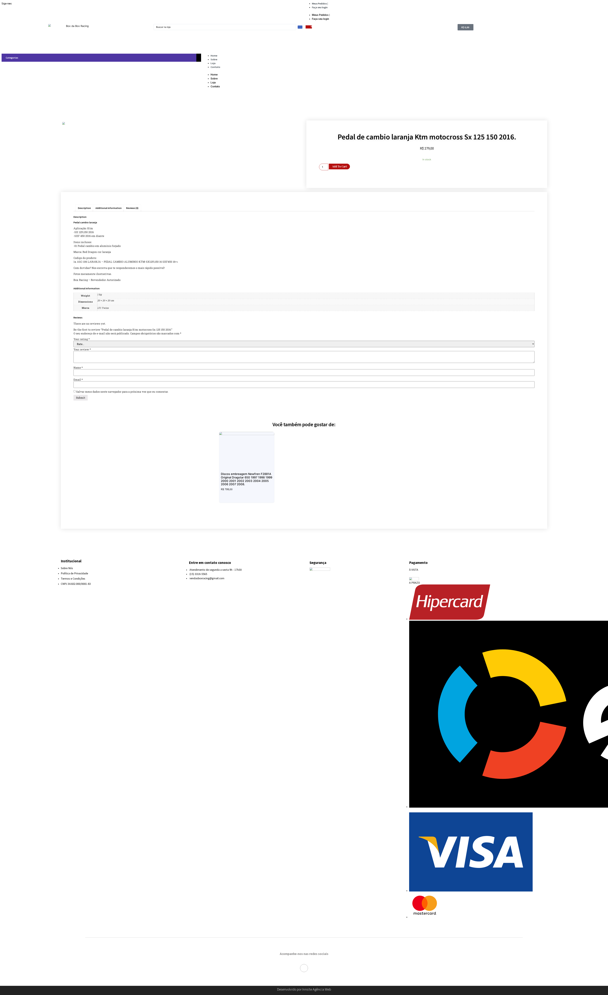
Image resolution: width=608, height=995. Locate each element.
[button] (456, 11)
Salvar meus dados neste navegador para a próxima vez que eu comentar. (122, 391)
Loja (213, 63)
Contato (215, 67)
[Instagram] (304, 968)
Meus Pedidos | (320, 3)
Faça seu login (320, 7)
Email (78, 379)
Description (84, 208)
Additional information (108, 208)
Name (78, 367)
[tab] (84, 208)
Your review (82, 349)
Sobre (214, 59)
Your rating (81, 339)
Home (214, 55)
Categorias (11, 57)
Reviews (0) (132, 208)
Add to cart (339, 166)
